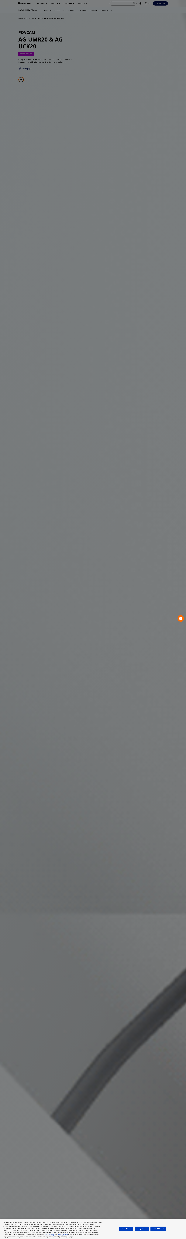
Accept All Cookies (158, 1229)
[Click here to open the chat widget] (180, 618)
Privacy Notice (63, 1235)
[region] (93, 1229)
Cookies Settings (126, 1229)
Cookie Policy (49, 1235)
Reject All (142, 1229)
